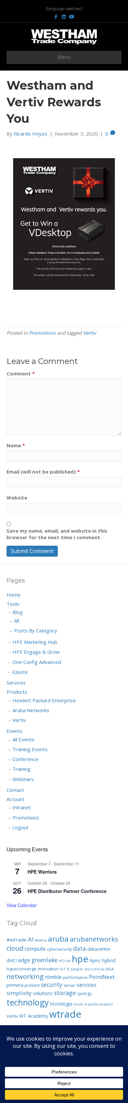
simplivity (19, 993)
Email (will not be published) (43, 471)
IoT (63, 968)
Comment (21, 373)
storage (65, 993)
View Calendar (22, 905)
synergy (84, 993)
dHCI (12, 960)
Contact (15, 790)
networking (25, 976)
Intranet (21, 807)
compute (35, 948)
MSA (110, 968)
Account (15, 799)
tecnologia (61, 1004)
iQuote (20, 671)
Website (17, 497)
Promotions (42, 332)
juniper (77, 968)
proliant (32, 985)
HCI (62, 961)
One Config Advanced (36, 662)
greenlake (44, 960)
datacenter (99, 949)
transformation (99, 1004)
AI (30, 939)
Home (14, 594)
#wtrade (17, 939)
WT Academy (33, 1016)
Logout (20, 827)
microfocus (94, 969)
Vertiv (89, 332)
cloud (15, 948)
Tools (13, 604)
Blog (17, 612)
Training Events (30, 749)
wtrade (65, 1014)
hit (68, 960)
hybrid (109, 960)
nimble (53, 977)
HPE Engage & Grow (36, 651)
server (69, 985)
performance (75, 977)
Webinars (23, 779)
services (86, 984)
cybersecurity (59, 949)
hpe (80, 958)
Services (16, 682)
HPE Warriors (42, 871)
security (51, 984)
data (79, 948)
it (68, 969)
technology (28, 1002)
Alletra (41, 940)
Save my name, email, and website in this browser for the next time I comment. (57, 534)
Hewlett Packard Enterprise (44, 700)
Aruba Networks (30, 710)
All (16, 620)
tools (78, 1004)
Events (14, 731)
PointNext (102, 977)
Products (17, 692)
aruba (58, 939)
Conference (25, 759)
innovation (48, 969)
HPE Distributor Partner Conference (67, 891)
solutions (43, 993)
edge (24, 960)
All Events (23, 739)
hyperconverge (21, 969)
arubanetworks (94, 939)
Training (21, 769)
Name (16, 445)
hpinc (95, 960)
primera (15, 985)
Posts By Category (35, 630)
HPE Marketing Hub (34, 642)
